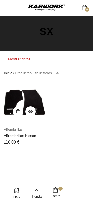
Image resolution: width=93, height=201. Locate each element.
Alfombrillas (13, 129)
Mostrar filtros (18, 59)
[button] (85, 8)
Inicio (8, 73)
